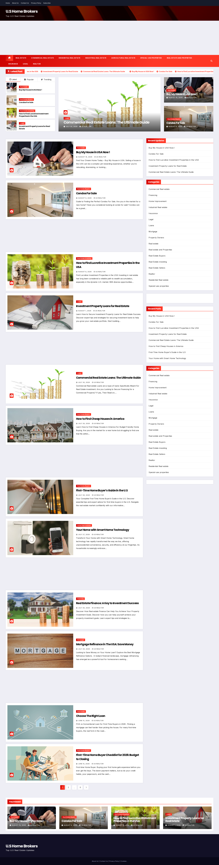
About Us (15, 3)
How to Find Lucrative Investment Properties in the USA (33, 114)
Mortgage (80, 640)
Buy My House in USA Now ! (30, 90)
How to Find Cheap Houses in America (100, 419)
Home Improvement (84, 525)
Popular (30, 79)
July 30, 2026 (84, 382)
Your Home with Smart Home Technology (102, 530)
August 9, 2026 (73, 126)
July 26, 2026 (84, 608)
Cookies (123, 861)
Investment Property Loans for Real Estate (34, 127)
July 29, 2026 (84, 423)
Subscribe (47, 3)
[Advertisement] (109, 38)
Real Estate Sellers (157, 268)
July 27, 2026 (84, 534)
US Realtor (88, 126)
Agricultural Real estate (123, 58)
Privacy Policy (36, 3)
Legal (25, 64)
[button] (211, 61)
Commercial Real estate (42, 58)
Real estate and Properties (179, 58)
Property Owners (156, 237)
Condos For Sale (26, 102)
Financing (80, 599)
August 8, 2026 (85, 272)
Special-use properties (151, 58)
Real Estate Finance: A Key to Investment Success (107, 603)
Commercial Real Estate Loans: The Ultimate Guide (108, 378)
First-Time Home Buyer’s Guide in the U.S (102, 490)
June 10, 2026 (84, 764)
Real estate (21, 58)
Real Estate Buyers (26, 99)
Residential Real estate (69, 58)
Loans (22, 123)
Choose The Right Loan (90, 716)
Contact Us (25, 3)
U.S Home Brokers (22, 11)
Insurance (13, 64)
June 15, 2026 (84, 720)
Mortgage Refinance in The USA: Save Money (104, 644)
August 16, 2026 (176, 97)
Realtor (37, 64)
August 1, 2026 (85, 311)
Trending (47, 79)
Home (8, 3)
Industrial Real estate (95, 58)
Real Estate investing (27, 111)
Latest (14, 79)
